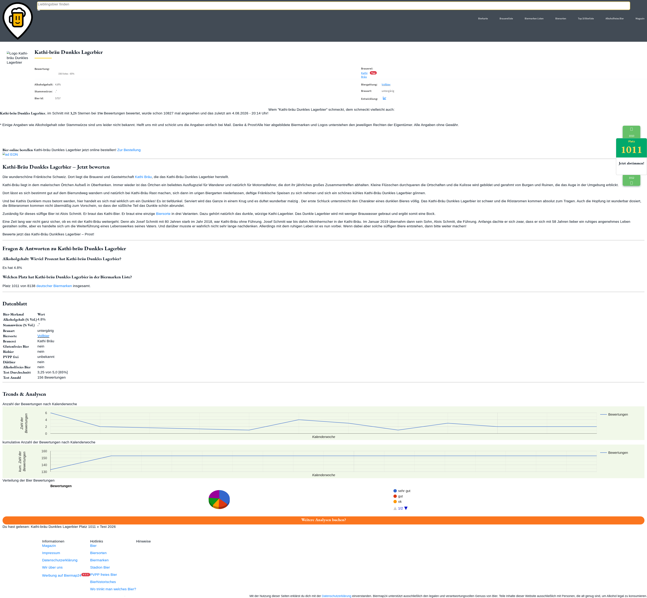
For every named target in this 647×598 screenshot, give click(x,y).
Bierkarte (483, 18)
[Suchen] (38, 10)
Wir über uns (52, 567)
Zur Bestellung (129, 150)
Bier (93, 546)
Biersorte (163, 214)
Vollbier (386, 84)
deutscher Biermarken (54, 286)
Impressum (51, 553)
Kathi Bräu (364, 75)
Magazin (640, 18)
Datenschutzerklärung (60, 560)
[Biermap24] (18, 21)
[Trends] (384, 98)
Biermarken (99, 560)
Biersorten (560, 18)
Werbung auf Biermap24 (61, 575)
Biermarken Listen (534, 18)
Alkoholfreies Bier (615, 18)
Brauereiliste (506, 18)
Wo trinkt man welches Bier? (113, 589)
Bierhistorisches (103, 582)
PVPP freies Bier (103, 574)
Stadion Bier (100, 567)
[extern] (162, 541)
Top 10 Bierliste (586, 18)
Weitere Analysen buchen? (323, 519)
